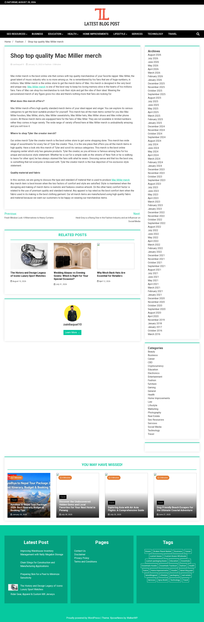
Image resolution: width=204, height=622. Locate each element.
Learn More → (72, 332)
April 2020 (153, 316)
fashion (183, 566)
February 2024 (155, 162)
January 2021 (155, 294)
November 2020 (156, 302)
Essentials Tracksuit (168, 566)
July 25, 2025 (115, 515)
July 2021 (153, 273)
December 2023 (156, 169)
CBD (150, 362)
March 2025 (154, 115)
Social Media (154, 426)
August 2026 (154, 54)
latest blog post (186, 570)
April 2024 (153, 155)
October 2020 (155, 305)
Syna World (162, 580)
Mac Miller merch (36, 86)
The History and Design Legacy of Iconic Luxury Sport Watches (28, 274)
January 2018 (155, 323)
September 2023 (156, 180)
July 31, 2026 (61, 284)
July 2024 (153, 144)
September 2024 (156, 137)
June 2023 (153, 191)
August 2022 (154, 226)
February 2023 (155, 205)
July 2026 (153, 58)
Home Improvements (95, 34)
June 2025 (153, 105)
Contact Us (80, 550)
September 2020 (156, 309)
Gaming (152, 387)
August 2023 (154, 183)
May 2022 (153, 237)
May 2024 (153, 151)
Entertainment (155, 376)
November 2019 (156, 319)
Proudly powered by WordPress (83, 617)
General (152, 391)
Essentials (185, 561)
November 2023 (156, 173)
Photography (154, 412)
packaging (174, 575)
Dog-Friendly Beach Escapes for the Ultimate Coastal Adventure (175, 509)
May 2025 (153, 108)
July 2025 (153, 101)
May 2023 (153, 194)
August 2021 (154, 269)
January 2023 (155, 208)
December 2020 (156, 298)
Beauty (151, 351)
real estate (186, 575)
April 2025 (153, 112)
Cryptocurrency (156, 366)
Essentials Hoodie (149, 566)
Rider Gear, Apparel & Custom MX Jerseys (33, 594)
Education (54, 34)
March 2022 (154, 244)
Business (37, 34)
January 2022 (155, 251)
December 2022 (156, 212)
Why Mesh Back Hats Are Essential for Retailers (111, 274)
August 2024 (154, 140)
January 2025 (155, 122)
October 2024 (155, 133)
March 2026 (154, 72)
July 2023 (153, 187)
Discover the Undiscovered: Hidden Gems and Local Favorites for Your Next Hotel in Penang (77, 506)
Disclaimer (79, 554)
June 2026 (153, 62)
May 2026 (153, 65)
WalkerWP (132, 617)
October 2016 (155, 330)
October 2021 (155, 262)
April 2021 (153, 284)
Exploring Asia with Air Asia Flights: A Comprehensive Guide (126, 509)
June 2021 (153, 276)
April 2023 (153, 198)
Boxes (148, 551)
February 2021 (155, 291)
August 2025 (154, 97)
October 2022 (155, 219)
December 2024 (156, 126)
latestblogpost (151, 575)
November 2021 (156, 259)
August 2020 (154, 312)
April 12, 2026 (104, 281)
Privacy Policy (81, 558)
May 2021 (153, 280)
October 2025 (155, 90)
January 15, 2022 (35, 64)
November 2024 (156, 130)
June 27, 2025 (164, 515)
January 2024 (155, 165)
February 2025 (155, 119)
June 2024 (153, 148)
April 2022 (153, 241)
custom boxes (156, 556)
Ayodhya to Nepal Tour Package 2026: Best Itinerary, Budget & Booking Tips (28, 507)
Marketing (153, 409)
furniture (152, 383)
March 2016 (154, 334)
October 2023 (155, 176)
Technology (155, 34)
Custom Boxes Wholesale (175, 556)
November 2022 (156, 216)
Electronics (153, 373)
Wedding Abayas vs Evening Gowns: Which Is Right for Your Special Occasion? (71, 275)
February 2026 (155, 76)
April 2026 (153, 69)
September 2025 (156, 94)
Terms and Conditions (85, 561)
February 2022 (155, 248)
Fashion (48, 64)
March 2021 (154, 287)
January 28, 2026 (19, 515)
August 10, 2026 (19, 281)
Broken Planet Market (162, 551)
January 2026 (155, 79)
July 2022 (153, 230)
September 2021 (156, 266)
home (145, 570)
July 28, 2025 (66, 515)
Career (151, 358)
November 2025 (156, 87)
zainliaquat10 (18, 64)
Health (72, 34)
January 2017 (155, 327)
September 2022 (156, 223)
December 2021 (156, 255)
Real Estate (154, 416)
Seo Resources (16, 34)
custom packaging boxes (156, 561)
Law (150, 401)
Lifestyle (119, 34)
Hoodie (174, 570)
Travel (172, 34)
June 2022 (153, 234)
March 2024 (154, 158)
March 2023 (154, 201)
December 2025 (156, 83)
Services (137, 34)
